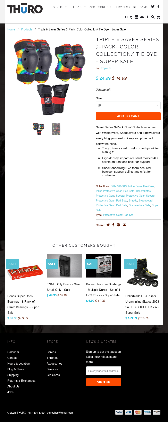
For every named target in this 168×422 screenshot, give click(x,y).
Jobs (10, 392)
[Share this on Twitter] (108, 224)
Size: (99, 98)
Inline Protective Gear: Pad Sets (115, 191)
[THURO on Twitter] (153, 7)
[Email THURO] (142, 17)
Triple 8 (105, 68)
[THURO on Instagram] (136, 17)
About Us (13, 386)
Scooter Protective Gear (130, 195)
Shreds (60, 7)
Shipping (13, 375)
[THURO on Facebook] (158, 7)
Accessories (100, 7)
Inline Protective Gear (141, 186)
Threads (78, 7)
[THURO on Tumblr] (131, 17)
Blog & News (15, 369)
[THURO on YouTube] (126, 17)
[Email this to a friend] (124, 224)
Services (122, 7)
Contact (12, 358)
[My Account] (147, 17)
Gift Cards (141, 7)
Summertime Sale (139, 205)
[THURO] (25, 8)
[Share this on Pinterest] (118, 224)
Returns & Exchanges (21, 380)
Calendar (13, 352)
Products (26, 29)
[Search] (153, 17)
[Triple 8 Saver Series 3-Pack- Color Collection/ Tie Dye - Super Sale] (49, 77)
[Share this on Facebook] (113, 224)
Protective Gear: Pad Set (118, 215)
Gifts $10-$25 (119, 186)
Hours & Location (18, 363)
